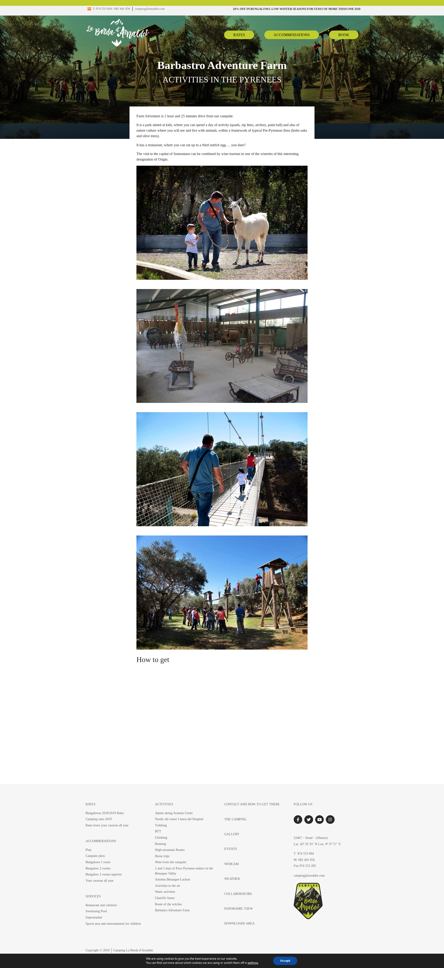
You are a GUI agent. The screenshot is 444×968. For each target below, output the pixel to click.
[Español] (89, 9)
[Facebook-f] (298, 819)
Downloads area (239, 923)
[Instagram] (330, 819)
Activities (164, 804)
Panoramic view (238, 908)
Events (230, 849)
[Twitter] (308, 819)
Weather (232, 879)
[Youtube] (319, 819)
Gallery (231, 834)
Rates (91, 804)
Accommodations (101, 841)
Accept (285, 961)
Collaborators (238, 894)
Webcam (231, 864)
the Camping (235, 819)
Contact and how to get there (252, 804)
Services (93, 896)
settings (253, 963)
